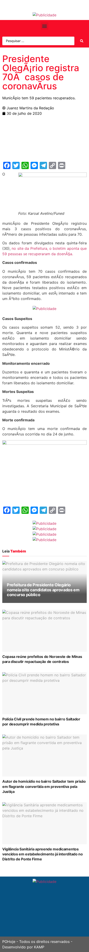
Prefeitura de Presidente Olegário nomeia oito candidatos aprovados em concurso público (43, 589)
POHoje (8, 941)
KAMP (39, 947)
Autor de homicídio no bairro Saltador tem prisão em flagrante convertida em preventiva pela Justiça (44, 786)
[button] (44, 26)
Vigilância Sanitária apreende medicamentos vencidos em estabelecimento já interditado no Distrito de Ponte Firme (42, 854)
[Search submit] (82, 41)
